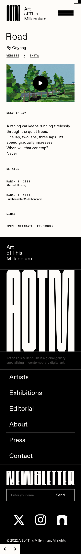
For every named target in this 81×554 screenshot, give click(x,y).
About (18, 424)
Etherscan (45, 226)
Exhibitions (25, 393)
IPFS (10, 226)
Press (17, 440)
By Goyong (16, 48)
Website (12, 55)
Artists (19, 377)
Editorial (21, 409)
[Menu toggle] (66, 13)
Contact (21, 456)
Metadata (25, 226)
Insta (34, 55)
